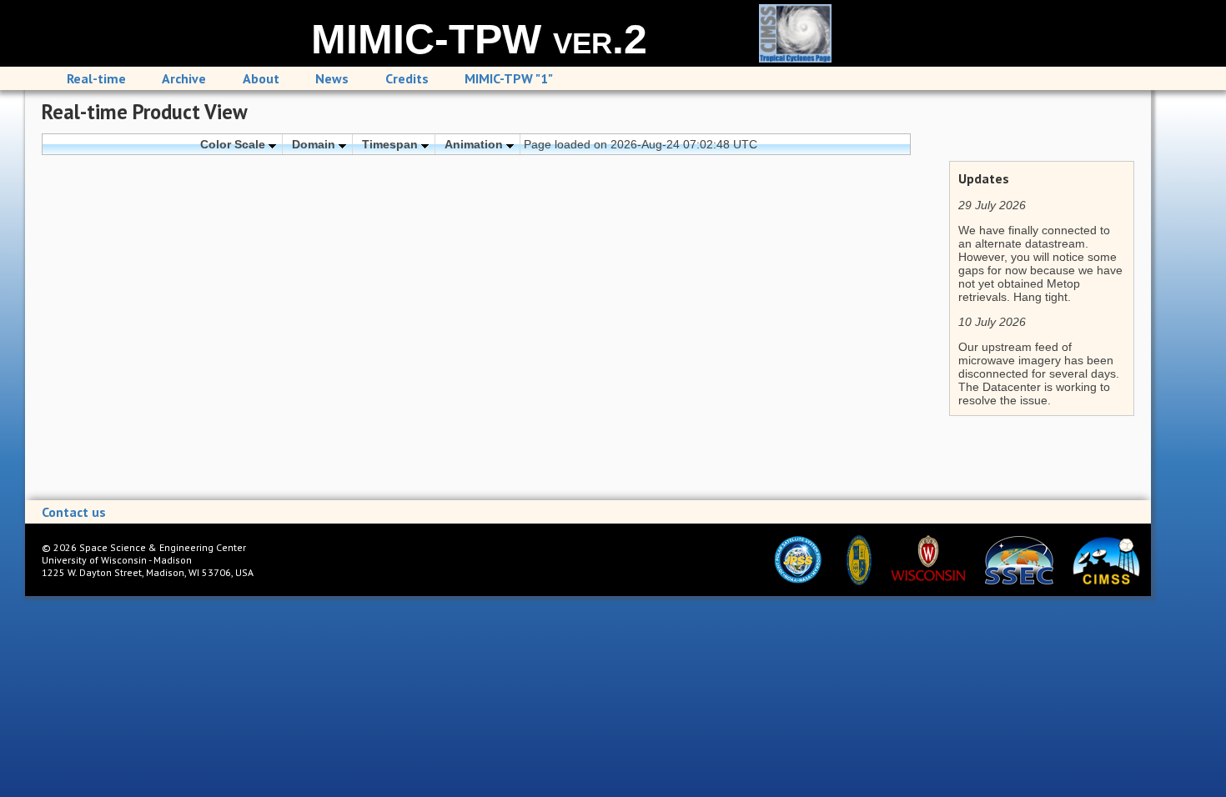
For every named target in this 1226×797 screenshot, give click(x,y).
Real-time (96, 78)
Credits (407, 78)
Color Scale (234, 144)
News (332, 78)
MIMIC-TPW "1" (509, 78)
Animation (475, 144)
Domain (315, 144)
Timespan (391, 144)
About (261, 78)
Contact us (74, 512)
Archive (184, 78)
